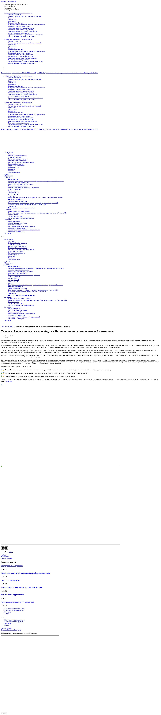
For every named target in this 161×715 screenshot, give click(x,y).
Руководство (12, 21)
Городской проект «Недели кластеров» (20, 184)
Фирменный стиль (14, 172)
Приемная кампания (14, 221)
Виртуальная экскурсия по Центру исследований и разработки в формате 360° (33, 203)
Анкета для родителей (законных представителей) (24, 230)
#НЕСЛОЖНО (13, 194)
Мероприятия (8, 176)
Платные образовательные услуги (19, 26)
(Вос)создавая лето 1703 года (17, 201)
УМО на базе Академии (15, 216)
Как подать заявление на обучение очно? (17, 602)
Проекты (7, 177)
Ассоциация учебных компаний (18, 182)
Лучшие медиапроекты (10, 580)
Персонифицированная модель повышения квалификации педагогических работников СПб (37, 213)
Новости (7, 174)
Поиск (6, 613)
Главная (3, 326)
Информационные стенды (16, 165)
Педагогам (7, 209)
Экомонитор (12, 206)
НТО (11, 552)
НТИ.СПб (9, 381)
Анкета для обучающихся (16, 231)
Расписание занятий (14, 225)
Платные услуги (13, 167)
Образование (12, 19)
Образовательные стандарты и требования (21, 36)
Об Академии (8, 152)
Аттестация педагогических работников (21, 218)
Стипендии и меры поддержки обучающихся (22, 31)
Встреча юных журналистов (12, 595)
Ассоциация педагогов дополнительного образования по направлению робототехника (36, 181)
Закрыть (3, 713)
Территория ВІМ (13, 192)
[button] (80, 236)
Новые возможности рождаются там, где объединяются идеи (25, 573)
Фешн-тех (11, 196)
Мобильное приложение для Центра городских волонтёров (27, 204)
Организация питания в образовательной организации (25, 35)
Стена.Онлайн (12, 191)
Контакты (7, 233)
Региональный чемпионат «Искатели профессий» (24, 187)
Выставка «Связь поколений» (17, 186)
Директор (11, 154)
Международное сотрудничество (18, 33)
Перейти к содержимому (8, 1)
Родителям (7, 219)
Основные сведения (14, 14)
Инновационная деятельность (17, 159)
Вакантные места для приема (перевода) (21, 29)
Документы (12, 18)
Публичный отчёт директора (17, 155)
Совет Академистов (14, 189)
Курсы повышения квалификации (19, 211)
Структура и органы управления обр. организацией (24, 16)
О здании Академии (14, 157)
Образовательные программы (17, 223)
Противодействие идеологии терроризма (21, 162)
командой (27, 633)
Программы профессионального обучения (21, 226)
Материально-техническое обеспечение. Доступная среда (26, 24)
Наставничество (13, 214)
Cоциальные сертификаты (16, 228)
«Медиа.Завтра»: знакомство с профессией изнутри (21, 587)
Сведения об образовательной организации (18, 13)
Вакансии (11, 171)
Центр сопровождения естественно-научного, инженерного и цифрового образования (35, 197)
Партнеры (11, 169)
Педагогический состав (15, 23)
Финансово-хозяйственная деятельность (21, 28)
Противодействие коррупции (17, 160)
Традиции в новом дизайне (12, 566)
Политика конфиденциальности (14, 608)
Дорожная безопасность (15, 164)
